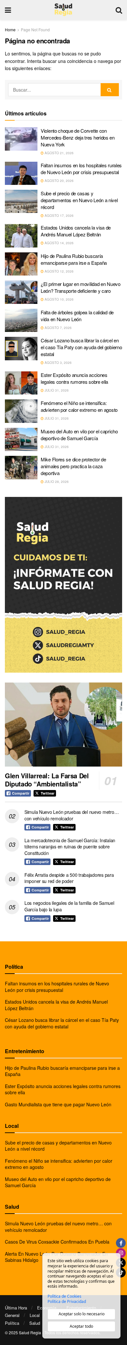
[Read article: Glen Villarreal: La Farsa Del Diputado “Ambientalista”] (63, 724)
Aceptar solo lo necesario (82, 1314)
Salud (34, 1323)
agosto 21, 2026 (59, 153)
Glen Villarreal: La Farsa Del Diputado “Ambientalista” (47, 779)
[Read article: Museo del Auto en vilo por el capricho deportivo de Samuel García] (21, 439)
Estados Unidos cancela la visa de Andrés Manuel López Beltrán (76, 231)
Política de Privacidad (67, 1301)
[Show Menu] (8, 10)
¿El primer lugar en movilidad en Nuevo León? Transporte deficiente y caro (80, 287)
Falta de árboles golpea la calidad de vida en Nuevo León (77, 315)
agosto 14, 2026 (59, 243)
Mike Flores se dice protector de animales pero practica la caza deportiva (73, 466)
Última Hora (16, 1308)
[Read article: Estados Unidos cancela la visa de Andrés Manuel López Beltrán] (21, 235)
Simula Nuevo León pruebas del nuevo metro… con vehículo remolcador (71, 815)
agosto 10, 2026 (59, 299)
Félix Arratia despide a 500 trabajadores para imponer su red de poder (69, 878)
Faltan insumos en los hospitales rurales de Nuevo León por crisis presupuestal (81, 168)
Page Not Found (35, 29)
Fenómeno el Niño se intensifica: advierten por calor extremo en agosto (79, 406)
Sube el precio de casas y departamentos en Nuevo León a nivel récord (79, 200)
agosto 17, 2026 (59, 215)
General (12, 1315)
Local (35, 1315)
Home (10, 29)
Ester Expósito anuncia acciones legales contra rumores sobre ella (74, 378)
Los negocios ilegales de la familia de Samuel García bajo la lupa (69, 906)
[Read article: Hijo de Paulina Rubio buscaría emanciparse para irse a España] (21, 264)
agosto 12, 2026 (59, 271)
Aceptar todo (81, 1326)
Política (12, 1323)
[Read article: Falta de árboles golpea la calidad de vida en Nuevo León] (21, 320)
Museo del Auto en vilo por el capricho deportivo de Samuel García (79, 434)
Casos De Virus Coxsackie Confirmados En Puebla (57, 1241)
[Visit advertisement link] (63, 585)
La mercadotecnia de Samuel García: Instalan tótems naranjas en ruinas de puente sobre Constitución (69, 846)
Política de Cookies (64, 1296)
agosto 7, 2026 (58, 327)
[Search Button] (119, 10)
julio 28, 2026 (56, 481)
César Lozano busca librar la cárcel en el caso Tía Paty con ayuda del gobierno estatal (81, 347)
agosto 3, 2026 (58, 362)
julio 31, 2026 (56, 390)
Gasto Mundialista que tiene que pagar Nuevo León (58, 1104)
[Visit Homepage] (63, 9)
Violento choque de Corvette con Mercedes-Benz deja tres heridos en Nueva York (78, 137)
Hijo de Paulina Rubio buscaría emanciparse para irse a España (74, 259)
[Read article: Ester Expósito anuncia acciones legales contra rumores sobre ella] (21, 383)
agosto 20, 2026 (59, 180)
